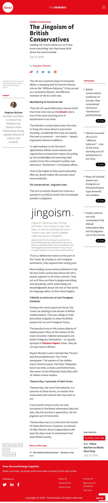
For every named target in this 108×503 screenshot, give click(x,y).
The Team (87, 490)
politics (6, 450)
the (57, 7)
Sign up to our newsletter (89, 484)
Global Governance (40, 21)
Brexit (5, 445)
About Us (63, 478)
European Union (16, 445)
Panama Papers (51, 343)
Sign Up (99, 498)
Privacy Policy (65, 483)
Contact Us (88, 478)
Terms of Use (64, 487)
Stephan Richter (42, 65)
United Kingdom (9, 454)
